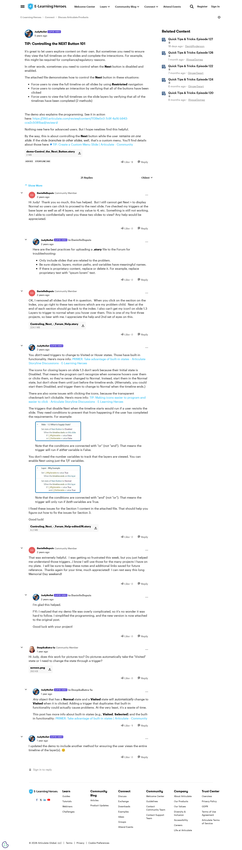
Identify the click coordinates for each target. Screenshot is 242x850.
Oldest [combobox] (147, 177)
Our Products (181, 801)
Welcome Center (155, 796)
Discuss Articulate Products (73, 17)
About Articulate (183, 796)
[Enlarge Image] (92, 431)
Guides (66, 796)
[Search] (192, 7)
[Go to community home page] (47, 6)
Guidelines (152, 801)
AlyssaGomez (194, 59)
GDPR (205, 806)
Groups (122, 821)
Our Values (180, 806)
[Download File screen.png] (50, 669)
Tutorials (67, 801)
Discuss (122, 796)
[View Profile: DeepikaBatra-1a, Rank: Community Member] (32, 649)
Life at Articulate (183, 830)
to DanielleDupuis (79, 239)
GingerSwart (195, 72)
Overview (207, 796)
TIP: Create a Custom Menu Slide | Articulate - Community (93, 144)
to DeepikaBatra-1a (80, 689)
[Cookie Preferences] (5, 844)
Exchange (123, 801)
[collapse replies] (22, 193)
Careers (178, 825)
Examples (123, 811)
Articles (94, 800)
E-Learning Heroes (31, 17)
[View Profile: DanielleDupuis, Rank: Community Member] (32, 195)
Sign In (215, 6)
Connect (49, 17)
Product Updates (99, 805)
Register (202, 6)
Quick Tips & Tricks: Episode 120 (191, 93)
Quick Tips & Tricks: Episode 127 (190, 39)
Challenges (68, 811)
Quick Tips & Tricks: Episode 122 (190, 66)
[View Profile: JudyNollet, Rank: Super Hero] (29, 34)
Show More (35, 185)
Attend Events (125, 826)
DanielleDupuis (45, 193)
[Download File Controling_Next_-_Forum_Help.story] (83, 326)
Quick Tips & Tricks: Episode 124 (190, 79)
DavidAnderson (194, 46)
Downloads (124, 806)
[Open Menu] (219, 17)
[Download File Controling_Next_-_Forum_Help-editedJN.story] (96, 528)
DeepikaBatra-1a (46, 647)
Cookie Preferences (98, 842)
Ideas (121, 816)
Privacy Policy (209, 801)
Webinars (67, 806)
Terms (69, 842)
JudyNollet (41, 31)
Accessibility (181, 820)
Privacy (80, 842)
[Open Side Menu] (22, 6)
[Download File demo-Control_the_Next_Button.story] (79, 153)
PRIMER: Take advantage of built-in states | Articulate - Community (101, 718)
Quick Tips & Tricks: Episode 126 (190, 52)
